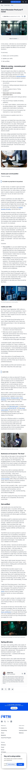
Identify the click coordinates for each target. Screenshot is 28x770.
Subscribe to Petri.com (15, 1)
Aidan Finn (11, 16)
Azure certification (6, 612)
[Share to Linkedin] (9, 689)
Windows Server (5, 398)
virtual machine (5, 478)
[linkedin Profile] (24, 16)
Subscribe (14, 708)
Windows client (15, 398)
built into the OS (11, 408)
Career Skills (7, 5)
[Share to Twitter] (5, 689)
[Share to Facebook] (2, 689)
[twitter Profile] (22, 16)
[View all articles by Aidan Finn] (4, 673)
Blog (2, 5)
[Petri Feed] (8, 722)
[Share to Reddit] (12, 689)
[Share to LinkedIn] (11, 722)
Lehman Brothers (21, 76)
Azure (2, 591)
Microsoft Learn (13, 406)
